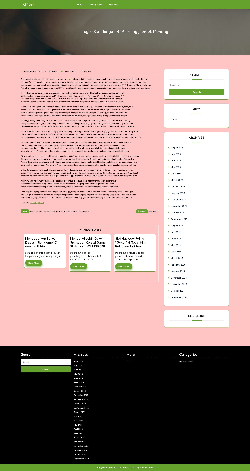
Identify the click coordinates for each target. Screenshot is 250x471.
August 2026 (177, 147)
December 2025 (179, 199)
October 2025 (177, 212)
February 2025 (178, 264)
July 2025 (176, 232)
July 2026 (176, 154)
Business (113, 4)
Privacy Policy (96, 4)
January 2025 (178, 271)
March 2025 (177, 258)
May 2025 (176, 245)
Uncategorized (37, 202)
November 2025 (179, 206)
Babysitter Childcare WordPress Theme (116, 467)
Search (196, 92)
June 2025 (176, 238)
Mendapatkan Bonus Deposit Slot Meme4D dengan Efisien (41, 242)
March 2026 (177, 180)
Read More (33, 263)
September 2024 (179, 297)
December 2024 (179, 277)
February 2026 (178, 186)
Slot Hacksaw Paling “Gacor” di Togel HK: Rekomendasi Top (130, 242)
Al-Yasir (28, 4)
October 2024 (178, 290)
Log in (174, 119)
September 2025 (179, 219)
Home (80, 4)
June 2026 (176, 160)
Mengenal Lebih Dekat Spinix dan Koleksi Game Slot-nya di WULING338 (88, 242)
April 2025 (176, 251)
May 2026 (176, 167)
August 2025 (177, 225)
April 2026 (176, 173)
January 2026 (178, 193)
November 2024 (179, 284)
